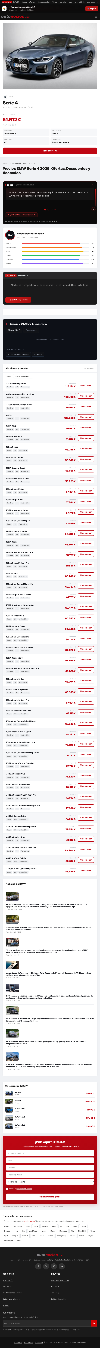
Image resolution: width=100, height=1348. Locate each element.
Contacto (55, 1286)
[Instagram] (54, 1266)
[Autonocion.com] (15, 16)
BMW (25, 163)
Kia (23, 1231)
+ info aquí (75, 1330)
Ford (75, 1226)
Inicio (5, 163)
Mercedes (63, 1231)
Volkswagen (8, 1241)
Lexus (44, 1231)
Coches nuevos (15, 163)
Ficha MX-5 (38, 354)
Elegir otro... (31, 330)
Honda (83, 1226)
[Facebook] (38, 1266)
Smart (50, 1236)
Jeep (16, 1231)
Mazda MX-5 (14, 330)
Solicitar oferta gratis (50, 1197)
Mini (72, 1231)
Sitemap (6, 1305)
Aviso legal (55, 1293)
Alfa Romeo (18, 1226)
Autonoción (18, 1342)
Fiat (68, 1226)
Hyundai (7, 1231)
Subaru (72, 1236)
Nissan (92, 1231)
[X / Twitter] (46, 1266)
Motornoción (8, 1280)
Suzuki (81, 1236)
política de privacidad (24, 1189)
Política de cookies (58, 1299)
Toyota (90, 1236)
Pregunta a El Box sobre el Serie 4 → (21, 215)
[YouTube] (62, 1266)
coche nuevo (29, 1221)
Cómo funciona (52, 221)
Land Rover (33, 1231)
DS (61, 1226)
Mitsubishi (82, 1231)
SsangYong (61, 1236)
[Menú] (97, 16)
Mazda (53, 1231)
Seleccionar (86, 385)
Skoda (42, 1236)
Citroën (45, 1226)
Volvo (19, 1241)
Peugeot (15, 1236)
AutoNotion (7, 1286)
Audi (28, 1226)
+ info (37, 1206)
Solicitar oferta (50, 151)
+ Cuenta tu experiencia (18, 300)
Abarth (6, 1226)
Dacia (54, 1226)
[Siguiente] (93, 209)
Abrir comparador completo (18, 354)
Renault (25, 1236)
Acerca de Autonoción (60, 1280)
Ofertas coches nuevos (12, 1293)
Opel (6, 1236)
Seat (33, 1236)
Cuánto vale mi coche (11, 1299)
